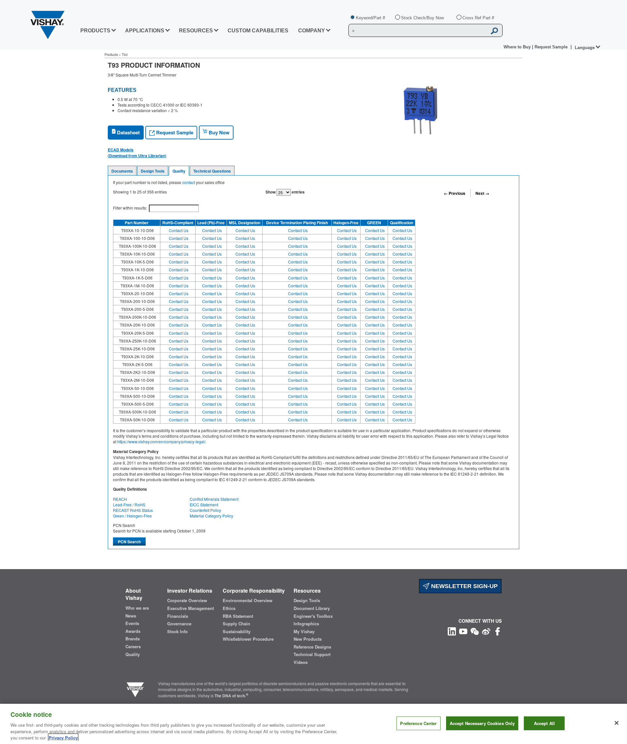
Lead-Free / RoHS (129, 504)
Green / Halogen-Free (132, 515)
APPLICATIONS (144, 30)
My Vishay (304, 631)
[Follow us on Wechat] (475, 631)
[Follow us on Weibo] (486, 631)
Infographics (306, 624)
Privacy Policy (63, 737)
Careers (133, 647)
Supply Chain (236, 624)
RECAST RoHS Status (133, 510)
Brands (132, 639)
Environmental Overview (247, 600)
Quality (178, 171)
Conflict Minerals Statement (214, 499)
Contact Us (178, 230)
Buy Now (218, 132)
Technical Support (312, 654)
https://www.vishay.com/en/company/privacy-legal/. (161, 441)
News (130, 616)
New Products (308, 639)
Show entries (285, 192)
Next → (482, 193)
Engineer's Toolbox (313, 616)
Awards (132, 631)
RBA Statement (238, 616)
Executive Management (190, 608)
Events (132, 623)
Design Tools (153, 171)
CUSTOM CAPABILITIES (258, 30)
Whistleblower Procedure (248, 639)
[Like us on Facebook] (497, 631)
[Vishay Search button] (494, 30)
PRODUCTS (95, 30)
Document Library (312, 608)
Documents (122, 171)
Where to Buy (518, 46)
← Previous (454, 193)
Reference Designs (312, 647)
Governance (179, 624)
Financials (177, 616)
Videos (301, 662)
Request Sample (174, 132)
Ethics (229, 608)
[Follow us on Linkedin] (452, 631)
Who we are (137, 608)
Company (311, 30)
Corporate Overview (187, 600)
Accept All (544, 723)
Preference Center (418, 723)
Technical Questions (212, 171)
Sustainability (236, 631)
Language (585, 47)
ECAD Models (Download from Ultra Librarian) (137, 153)
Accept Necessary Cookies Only (482, 723)
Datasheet (128, 132)
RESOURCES (196, 30)
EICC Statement (204, 504)
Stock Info (177, 631)
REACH (120, 499)
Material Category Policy (211, 515)
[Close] (616, 723)
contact (188, 182)
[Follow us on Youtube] (463, 631)
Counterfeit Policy (205, 510)
